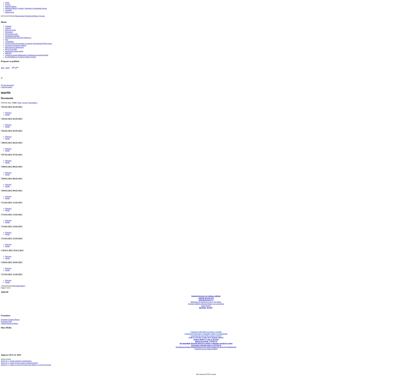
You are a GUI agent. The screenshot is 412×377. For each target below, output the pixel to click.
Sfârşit (22, 286)
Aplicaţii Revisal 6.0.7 (206, 300)
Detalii (7, 115)
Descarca (8, 113)
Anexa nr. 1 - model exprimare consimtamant (16, 361)
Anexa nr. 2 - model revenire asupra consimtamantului (19, 363)
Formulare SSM (6, 321)
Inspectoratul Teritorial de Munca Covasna (30, 16)
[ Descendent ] (32, 103)
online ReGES (206, 306)
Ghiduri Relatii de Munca (9, 323)
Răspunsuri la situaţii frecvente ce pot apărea (206, 302)
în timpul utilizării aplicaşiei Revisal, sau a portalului (206, 304)
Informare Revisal (205, 308)
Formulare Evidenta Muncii (10, 320)
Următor (17, 286)
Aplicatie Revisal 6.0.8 (206, 298)
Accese (24, 103)
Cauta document (6, 87)
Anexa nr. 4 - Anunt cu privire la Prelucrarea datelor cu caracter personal (26, 365)
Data (19, 103)
